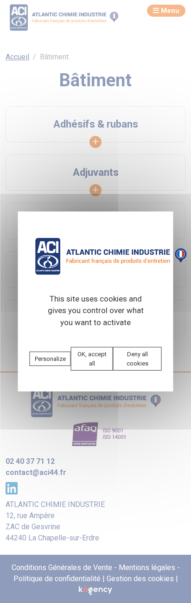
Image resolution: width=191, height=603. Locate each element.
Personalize (50, 358)
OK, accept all (92, 359)
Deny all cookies (137, 359)
